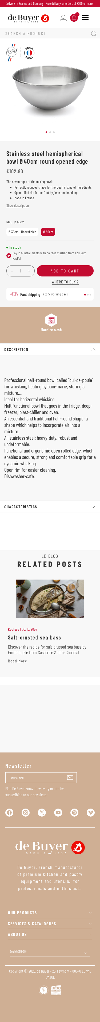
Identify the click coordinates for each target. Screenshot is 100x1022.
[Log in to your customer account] (63, 17)
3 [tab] (54, 132)
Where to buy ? (65, 281)
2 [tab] (50, 132)
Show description (17, 205)
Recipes (13, 629)
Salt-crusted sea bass (34, 637)
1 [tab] (46, 132)
